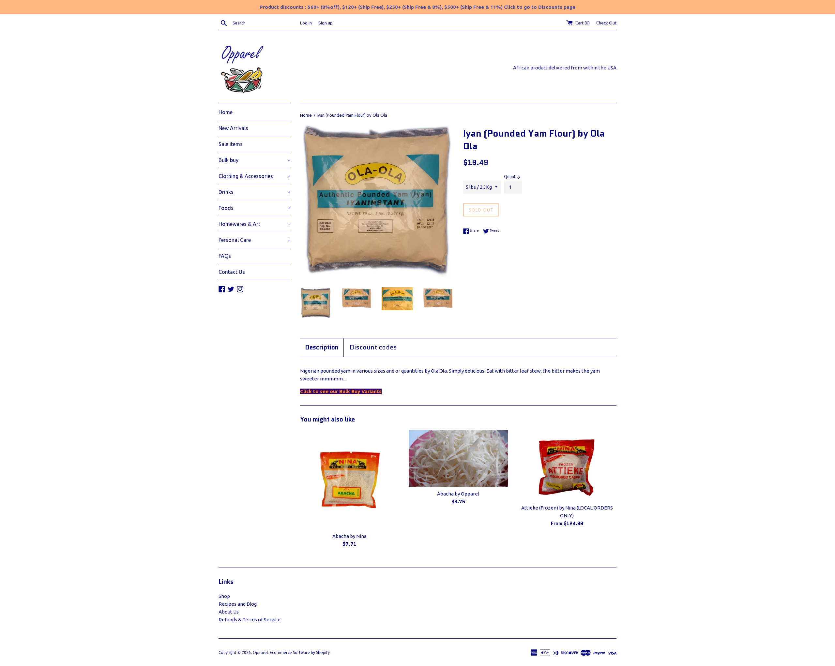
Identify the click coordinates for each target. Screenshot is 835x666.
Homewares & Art (254, 224)
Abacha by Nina (349, 536)
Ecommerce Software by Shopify (300, 652)
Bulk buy (254, 160)
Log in (306, 22)
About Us (229, 611)
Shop (224, 596)
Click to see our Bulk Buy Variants (341, 391)
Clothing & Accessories (254, 176)
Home (226, 112)
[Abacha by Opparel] (458, 458)
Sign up (325, 22)
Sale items (231, 144)
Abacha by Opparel (458, 493)
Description (322, 347)
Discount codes (373, 347)
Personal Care (254, 240)
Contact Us (232, 272)
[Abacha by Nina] (349, 479)
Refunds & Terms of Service (250, 619)
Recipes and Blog (238, 604)
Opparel (260, 652)
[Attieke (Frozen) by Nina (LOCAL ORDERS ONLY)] (567, 465)
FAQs (225, 256)
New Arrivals (233, 128)
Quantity (512, 176)
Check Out (606, 22)
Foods (254, 208)
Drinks (254, 192)
